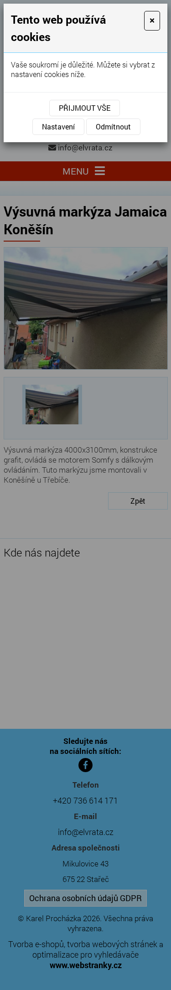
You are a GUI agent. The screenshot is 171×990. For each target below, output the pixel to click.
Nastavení (58, 126)
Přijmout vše (84, 108)
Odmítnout (113, 126)
